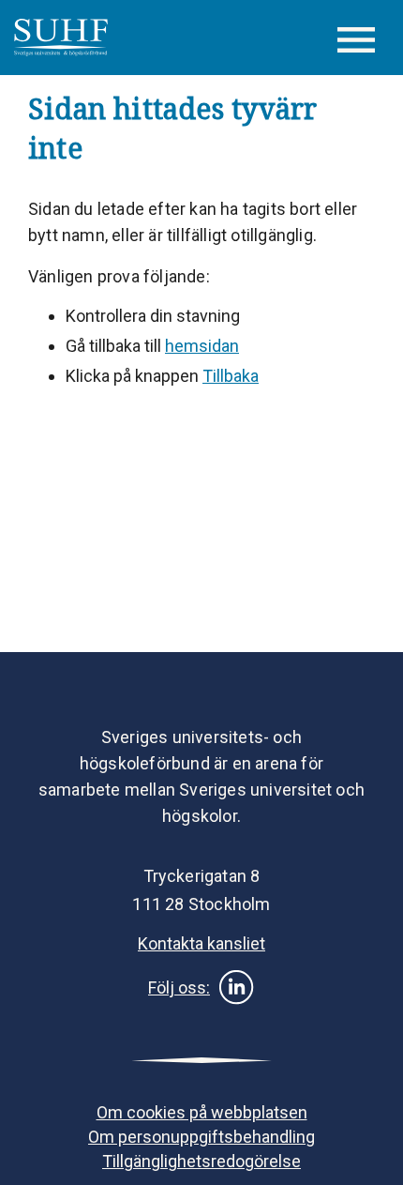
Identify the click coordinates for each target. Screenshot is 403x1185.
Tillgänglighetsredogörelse (201, 1161)
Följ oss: (179, 987)
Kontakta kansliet (201, 943)
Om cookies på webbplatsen (202, 1112)
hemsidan (202, 346)
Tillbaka (230, 376)
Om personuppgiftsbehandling (201, 1137)
